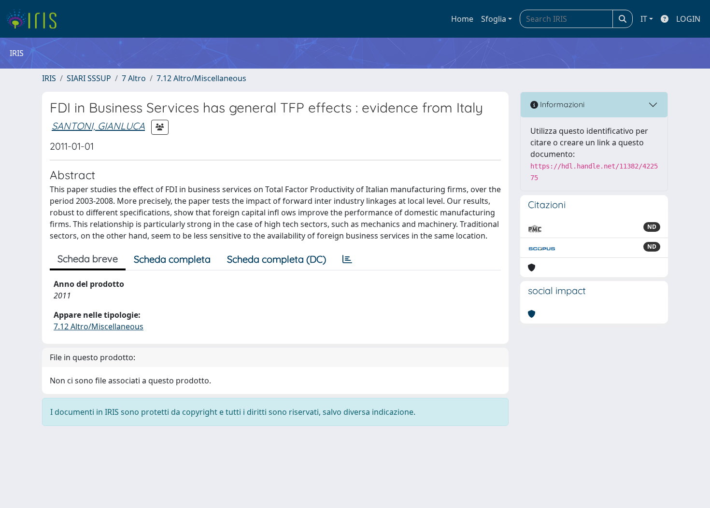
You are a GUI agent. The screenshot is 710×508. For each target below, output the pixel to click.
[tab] (347, 259)
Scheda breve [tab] (87, 259)
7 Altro (134, 78)
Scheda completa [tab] (172, 259)
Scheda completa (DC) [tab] (276, 259)
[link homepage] (35, 18)
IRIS (49, 78)
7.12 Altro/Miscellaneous (201, 78)
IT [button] (643, 19)
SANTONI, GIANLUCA (98, 126)
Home (462, 19)
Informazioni (561, 104)
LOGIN (688, 19)
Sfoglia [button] (493, 19)
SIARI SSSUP (89, 78)
